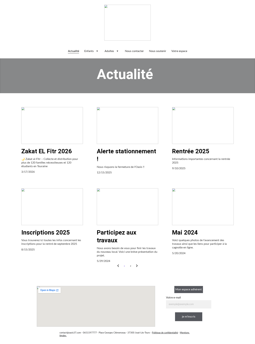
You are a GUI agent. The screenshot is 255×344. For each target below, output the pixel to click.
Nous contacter (134, 51)
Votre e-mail (173, 297)
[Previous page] (118, 266)
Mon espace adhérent (188, 289)
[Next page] (137, 266)
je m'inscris (188, 316)
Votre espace (179, 51)
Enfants (89, 51)
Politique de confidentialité (165, 333)
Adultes (109, 51)
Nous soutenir (157, 51)
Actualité (73, 51)
